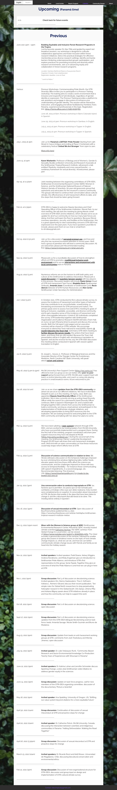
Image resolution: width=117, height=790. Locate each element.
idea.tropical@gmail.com (61, 788)
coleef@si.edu (62, 73)
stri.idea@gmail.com (51, 229)
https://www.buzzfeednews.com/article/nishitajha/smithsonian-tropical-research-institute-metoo (68, 514)
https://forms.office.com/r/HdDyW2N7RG (63, 109)
